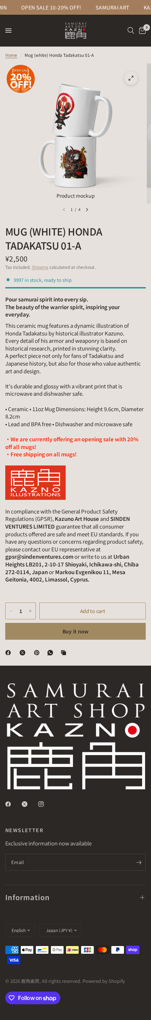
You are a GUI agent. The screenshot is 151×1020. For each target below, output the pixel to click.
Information (27, 897)
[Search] (131, 30)
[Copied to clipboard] (65, 652)
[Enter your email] (139, 862)
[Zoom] (131, 78)
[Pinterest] (38, 652)
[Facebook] (9, 652)
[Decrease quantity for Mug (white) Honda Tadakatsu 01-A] (11, 611)
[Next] (87, 210)
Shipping (40, 267)
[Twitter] (29, 804)
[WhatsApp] (51, 652)
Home (11, 55)
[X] (24, 652)
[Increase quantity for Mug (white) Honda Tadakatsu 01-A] (30, 611)
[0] (141, 30)
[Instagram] (46, 804)
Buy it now (76, 631)
